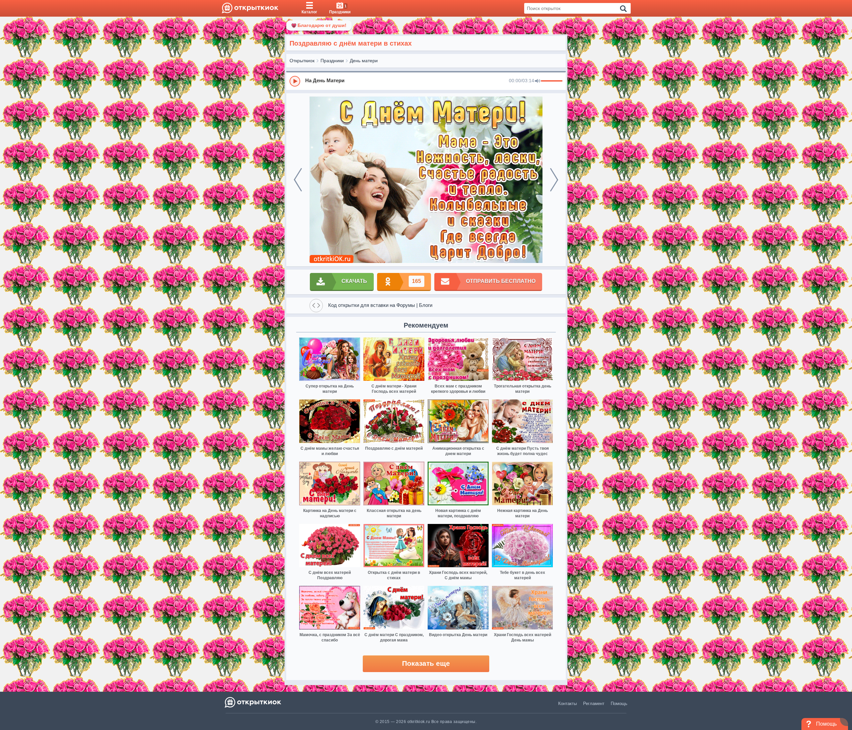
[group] (426, 81)
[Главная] (250, 8)
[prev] (298, 180)
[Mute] (537, 81)
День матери (364, 60)
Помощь (619, 703)
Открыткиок (302, 60)
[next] (554, 180)
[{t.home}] (253, 702)
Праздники (332, 60)
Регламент (593, 703)
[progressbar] (551, 81)
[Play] (295, 81)
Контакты (567, 703)
